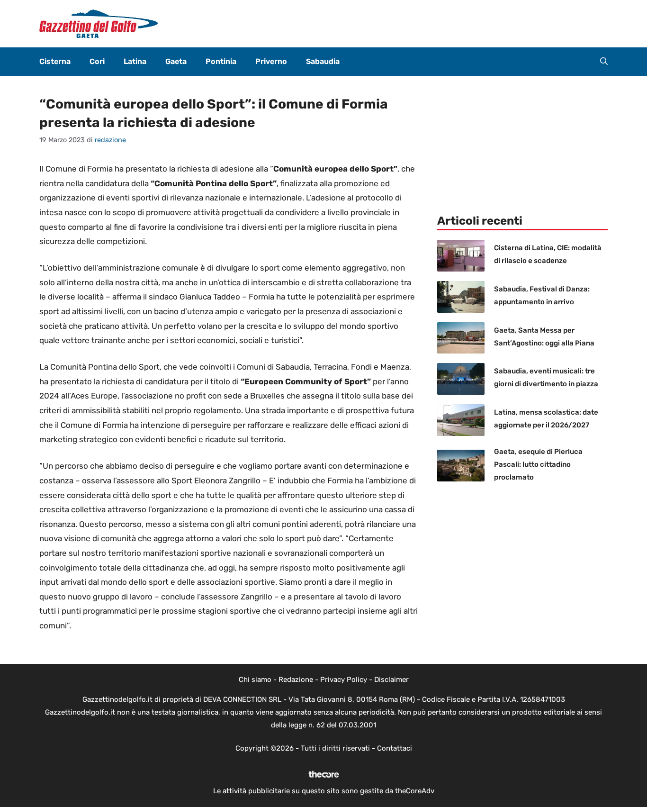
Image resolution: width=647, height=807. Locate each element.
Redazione (296, 679)
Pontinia (221, 61)
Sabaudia (323, 61)
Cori (97, 61)
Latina (135, 61)
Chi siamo (255, 679)
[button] (604, 61)
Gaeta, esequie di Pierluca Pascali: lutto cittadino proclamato (538, 464)
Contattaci (394, 748)
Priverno (271, 61)
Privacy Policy (343, 679)
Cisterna (55, 61)
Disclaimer (391, 679)
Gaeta (176, 61)
